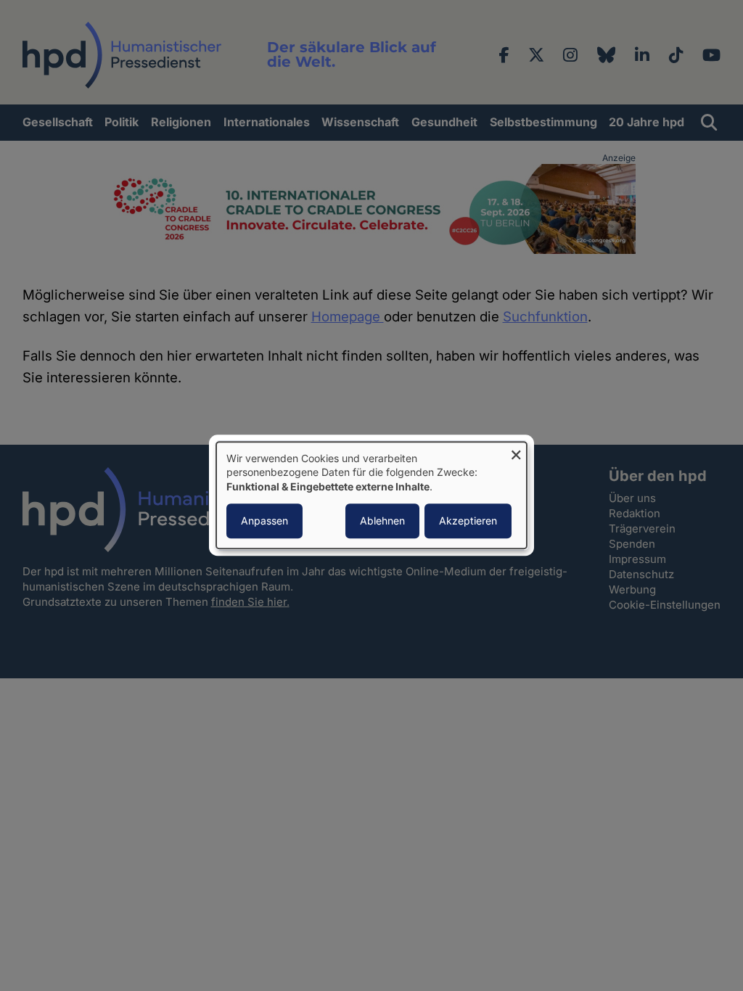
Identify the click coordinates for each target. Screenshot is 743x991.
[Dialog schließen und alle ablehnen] (516, 451)
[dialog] (371, 495)
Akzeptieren (468, 521)
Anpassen (264, 521)
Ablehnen (382, 521)
